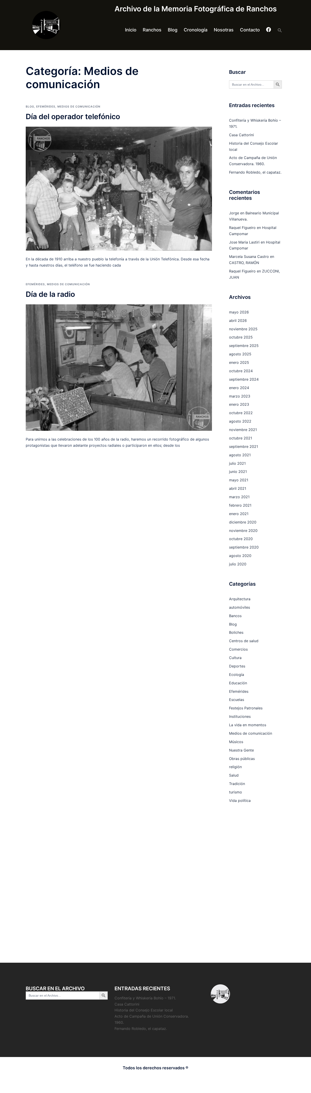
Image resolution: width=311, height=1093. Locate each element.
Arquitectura (239, 599)
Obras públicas (242, 758)
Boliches (236, 632)
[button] (280, 30)
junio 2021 (238, 471)
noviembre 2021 (243, 429)
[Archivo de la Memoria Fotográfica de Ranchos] (67, 25)
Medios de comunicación (78, 106)
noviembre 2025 (243, 329)
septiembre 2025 (244, 345)
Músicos (236, 741)
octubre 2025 (241, 337)
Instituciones (240, 716)
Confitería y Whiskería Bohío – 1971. (145, 998)
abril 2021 (237, 488)
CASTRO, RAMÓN (244, 262)
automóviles (239, 607)
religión (235, 767)
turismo (235, 792)
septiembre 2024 (244, 379)
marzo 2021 (239, 497)
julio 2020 (237, 564)
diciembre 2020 (242, 522)
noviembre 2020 (243, 530)
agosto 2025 (240, 354)
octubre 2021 (240, 438)
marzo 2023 (239, 396)
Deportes (237, 666)
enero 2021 (238, 513)
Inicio (130, 30)
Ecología (236, 674)
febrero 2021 (240, 505)
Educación (238, 683)
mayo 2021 (238, 480)
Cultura (235, 657)
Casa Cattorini (241, 135)
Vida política (240, 800)
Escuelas (236, 699)
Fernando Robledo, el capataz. (255, 172)
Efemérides (45, 106)
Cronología (195, 30)
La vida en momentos (247, 725)
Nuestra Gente (241, 750)
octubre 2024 (241, 371)
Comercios (238, 649)
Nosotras (224, 30)
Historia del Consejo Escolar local (144, 1010)
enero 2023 (239, 404)
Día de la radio (50, 294)
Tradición (237, 783)
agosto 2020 (240, 555)
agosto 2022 (240, 421)
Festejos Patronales (246, 708)
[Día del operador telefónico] (119, 189)
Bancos (235, 615)
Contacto (250, 30)
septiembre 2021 (243, 446)
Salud (234, 775)
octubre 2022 (241, 413)
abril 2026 (238, 320)
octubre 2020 (241, 538)
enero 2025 (239, 362)
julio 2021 (237, 463)
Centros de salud (243, 641)
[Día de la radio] (119, 367)
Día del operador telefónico (73, 116)
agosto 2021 (240, 455)
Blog (172, 30)
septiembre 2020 (244, 547)
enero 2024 (239, 387)
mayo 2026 (239, 312)
